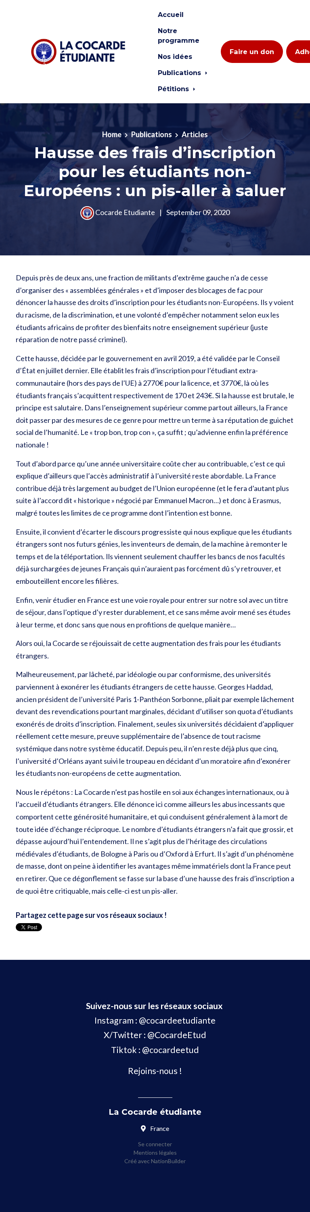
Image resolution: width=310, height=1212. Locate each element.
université (175, 475)
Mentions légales (155, 1152)
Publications (180, 73)
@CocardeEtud (176, 1035)
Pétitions (174, 89)
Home (111, 134)
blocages (212, 290)
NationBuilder (168, 1161)
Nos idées (175, 56)
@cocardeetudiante (177, 1020)
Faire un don (252, 52)
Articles (195, 134)
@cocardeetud (170, 1050)
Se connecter (155, 1144)
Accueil (171, 14)
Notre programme (178, 35)
